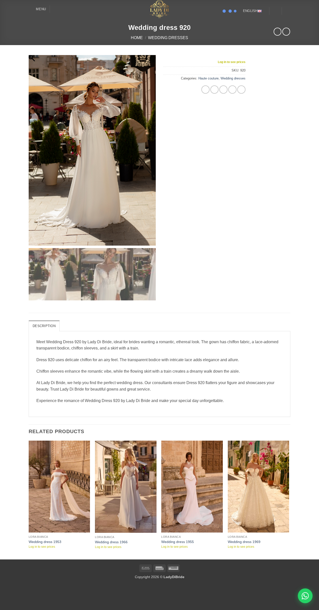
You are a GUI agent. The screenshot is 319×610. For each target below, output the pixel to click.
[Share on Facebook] (205, 89)
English (250, 11)
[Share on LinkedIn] (241, 89)
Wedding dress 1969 (244, 520)
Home (137, 38)
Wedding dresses (168, 38)
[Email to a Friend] (223, 89)
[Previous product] (286, 31)
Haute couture (208, 78)
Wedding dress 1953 (45, 520)
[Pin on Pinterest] (232, 89)
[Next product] (277, 31)
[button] (37, 9)
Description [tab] (44, 304)
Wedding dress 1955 (177, 520)
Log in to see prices (231, 62)
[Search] (55, 9)
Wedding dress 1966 (111, 520)
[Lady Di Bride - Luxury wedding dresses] (159, 9)
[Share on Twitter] (214, 89)
